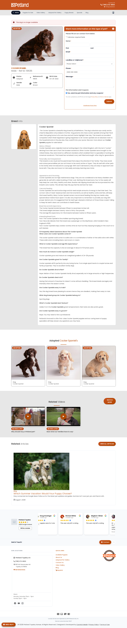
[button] (114, 524)
